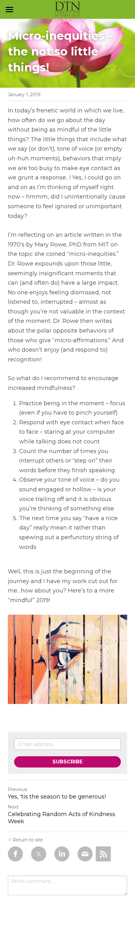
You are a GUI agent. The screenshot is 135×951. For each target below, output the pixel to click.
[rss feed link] (103, 853)
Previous (17, 789)
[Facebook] (15, 853)
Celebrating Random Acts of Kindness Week (61, 818)
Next (13, 807)
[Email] (85, 853)
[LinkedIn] (61, 853)
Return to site (28, 840)
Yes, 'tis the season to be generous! (57, 796)
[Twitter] (38, 853)
